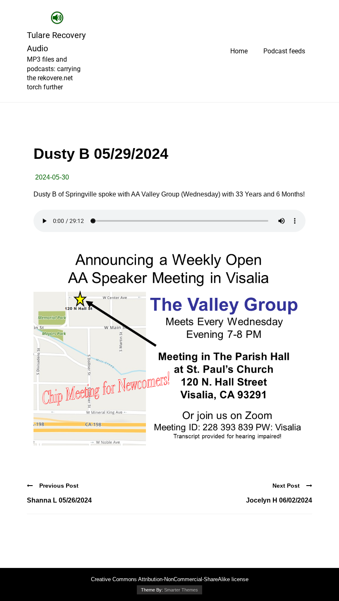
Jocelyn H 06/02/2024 (279, 500)
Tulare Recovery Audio (56, 41)
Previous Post (59, 485)
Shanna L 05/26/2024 (59, 500)
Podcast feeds (284, 51)
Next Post (286, 485)
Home (239, 51)
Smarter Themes (181, 589)
